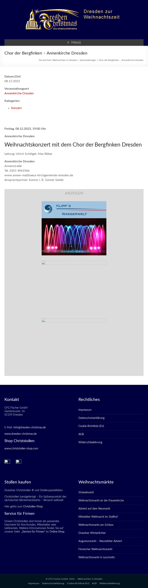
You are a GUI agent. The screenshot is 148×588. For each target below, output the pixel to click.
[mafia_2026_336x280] (74, 320)
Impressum (85, 410)
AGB (81, 434)
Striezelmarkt (86, 492)
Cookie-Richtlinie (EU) (91, 426)
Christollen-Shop (33, 506)
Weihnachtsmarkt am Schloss (96, 525)
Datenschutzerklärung (91, 418)
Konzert (16, 108)
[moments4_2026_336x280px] (74, 262)
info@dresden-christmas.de (29, 427)
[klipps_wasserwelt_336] (74, 203)
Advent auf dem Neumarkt (94, 508)
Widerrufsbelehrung (90, 442)
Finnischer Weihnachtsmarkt (95, 549)
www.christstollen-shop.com (21, 448)
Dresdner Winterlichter (92, 533)
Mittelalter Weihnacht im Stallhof (98, 517)
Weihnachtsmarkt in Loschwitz (96, 557)
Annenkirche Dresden (19, 93)
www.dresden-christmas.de (20, 434)
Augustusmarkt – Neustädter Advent (100, 541)
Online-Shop (56, 531)
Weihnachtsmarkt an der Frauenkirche (101, 500)
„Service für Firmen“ (33, 531)
